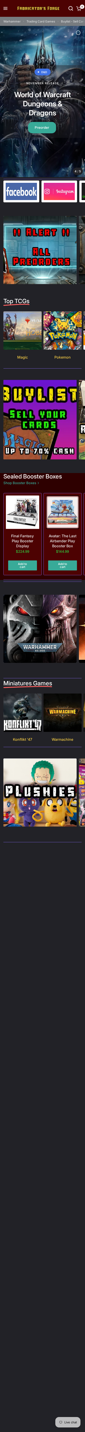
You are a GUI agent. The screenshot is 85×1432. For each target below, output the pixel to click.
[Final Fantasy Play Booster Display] (22, 512)
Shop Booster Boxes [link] (19, 483)
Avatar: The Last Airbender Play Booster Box (62, 540)
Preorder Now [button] (42, 123)
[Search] (71, 8)
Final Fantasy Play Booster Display (22, 540)
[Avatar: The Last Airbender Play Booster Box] (62, 512)
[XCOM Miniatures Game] (42, 101)
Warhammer (12, 21)
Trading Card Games (41, 21)
